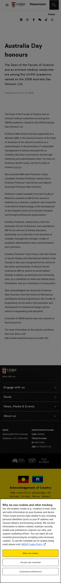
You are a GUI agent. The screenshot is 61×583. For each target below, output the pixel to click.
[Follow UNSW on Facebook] (33, 19)
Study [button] (8, 397)
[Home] (18, 5)
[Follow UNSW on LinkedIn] (21, 19)
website (17, 167)
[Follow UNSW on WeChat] (39, 19)
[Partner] (37, 4)
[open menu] (7, 5)
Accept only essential (30, 562)
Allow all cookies (30, 553)
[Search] (54, 5)
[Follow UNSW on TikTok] (46, 19)
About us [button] (10, 416)
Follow (51, 14)
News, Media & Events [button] (19, 406)
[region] (30, 541)
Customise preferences (30, 571)
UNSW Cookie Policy (34, 544)
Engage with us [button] (14, 387)
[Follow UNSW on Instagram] (27, 19)
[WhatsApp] (52, 19)
